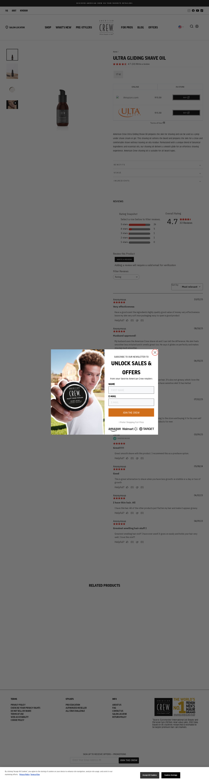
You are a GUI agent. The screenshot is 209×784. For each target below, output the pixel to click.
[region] (104, 775)
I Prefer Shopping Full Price (131, 422)
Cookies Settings (170, 775)
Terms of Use (35, 775)
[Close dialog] (155, 352)
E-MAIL (112, 396)
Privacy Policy (24, 775)
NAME (111, 384)
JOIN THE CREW (131, 412)
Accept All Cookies (150, 775)
